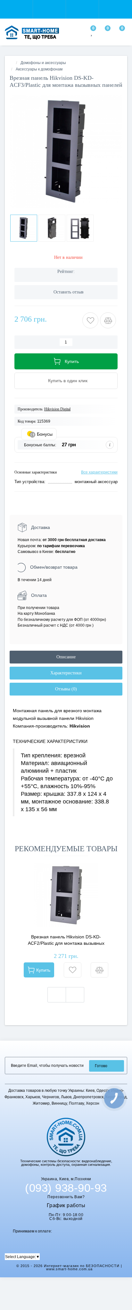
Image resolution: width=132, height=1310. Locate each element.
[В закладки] (72, 969)
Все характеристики (99, 472)
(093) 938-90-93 (66, 1188)
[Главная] (11, 63)
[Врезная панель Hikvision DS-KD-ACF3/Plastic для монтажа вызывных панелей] (66, 151)
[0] (92, 33)
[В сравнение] (99, 969)
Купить (43, 970)
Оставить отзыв (69, 292)
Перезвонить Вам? (66, 1197)
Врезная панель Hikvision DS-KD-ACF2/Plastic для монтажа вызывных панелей (66, 940)
